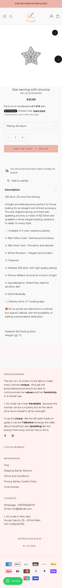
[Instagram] (13, 436)
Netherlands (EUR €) (29, 538)
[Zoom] (55, 32)
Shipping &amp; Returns (18, 470)
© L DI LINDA (29, 546)
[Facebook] (5, 436)
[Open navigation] (4, 16)
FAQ (6, 465)
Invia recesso (11, 486)
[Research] (10, 16)
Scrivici (15, 580)
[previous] (3, 59)
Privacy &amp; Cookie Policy (20, 481)
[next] (58, 59)
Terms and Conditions (16, 476)
